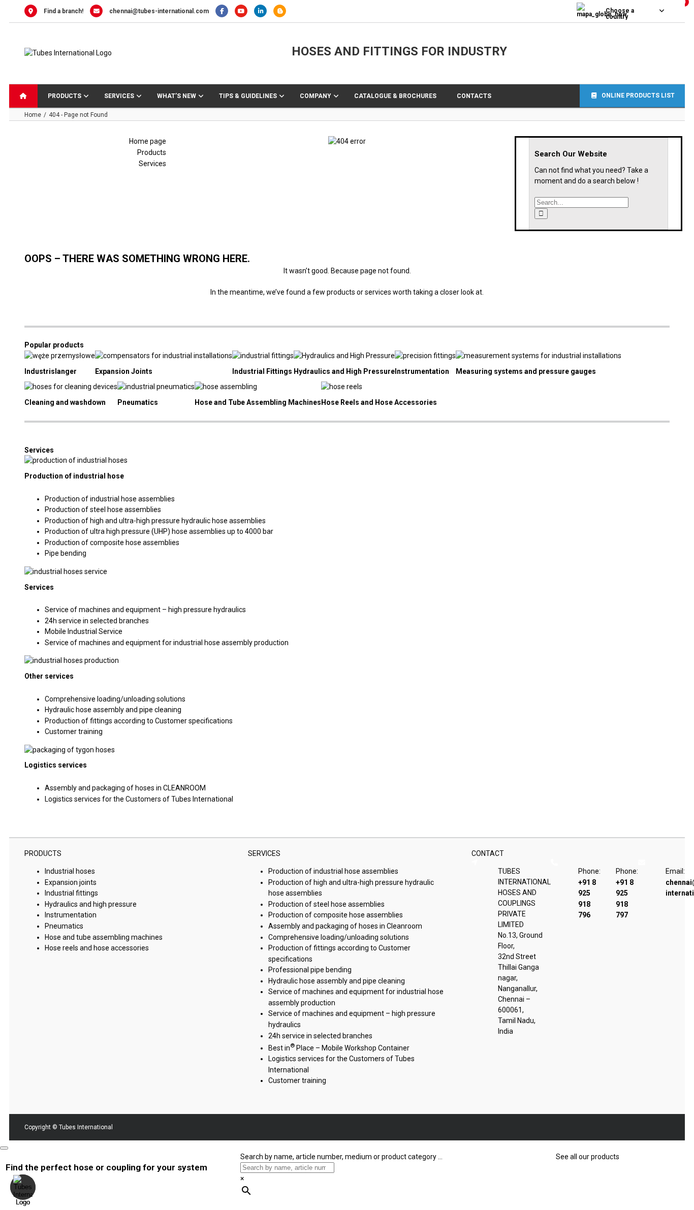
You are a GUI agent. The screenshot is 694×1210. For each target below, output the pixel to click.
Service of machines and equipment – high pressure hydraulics (145, 610)
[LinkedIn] (263, 11)
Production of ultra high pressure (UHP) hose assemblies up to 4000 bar (159, 531)
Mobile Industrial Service (83, 631)
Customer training (74, 731)
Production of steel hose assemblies (103, 509)
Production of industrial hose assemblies (110, 499)
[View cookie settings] (23, 1187)
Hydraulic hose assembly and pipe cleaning (113, 710)
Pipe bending (65, 553)
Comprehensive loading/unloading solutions (115, 699)
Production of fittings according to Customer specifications (139, 721)
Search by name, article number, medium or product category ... (341, 1157)
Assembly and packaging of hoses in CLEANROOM (125, 788)
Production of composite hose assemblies (112, 542)
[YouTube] (244, 11)
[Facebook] (225, 11)
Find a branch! (63, 11)
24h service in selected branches (97, 621)
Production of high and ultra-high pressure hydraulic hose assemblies (155, 521)
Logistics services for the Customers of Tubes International (139, 799)
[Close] (4, 1148)
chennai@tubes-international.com (159, 11)
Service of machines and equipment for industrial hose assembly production (167, 643)
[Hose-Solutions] (282, 11)
